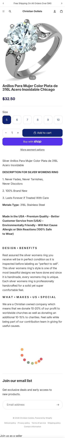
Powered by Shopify (43, 418)
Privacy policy (24, 423)
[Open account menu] (54, 11)
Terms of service (39, 423)
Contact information (32, 426)
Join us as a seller (11, 435)
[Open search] (10, 11)
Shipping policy (54, 423)
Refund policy (10, 423)
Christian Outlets (27, 418)
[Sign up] (57, 404)
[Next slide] (61, 3)
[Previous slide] (3, 3)
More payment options (32, 149)
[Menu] (3, 11)
